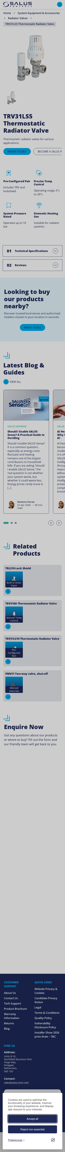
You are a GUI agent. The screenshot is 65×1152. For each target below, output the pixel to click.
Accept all (32, 1119)
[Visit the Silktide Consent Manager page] (53, 1140)
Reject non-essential (32, 1129)
